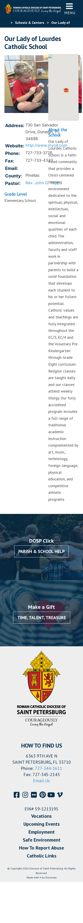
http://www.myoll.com (46, 145)
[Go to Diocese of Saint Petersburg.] (6, 22)
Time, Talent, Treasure (41, 617)
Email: (11, 168)
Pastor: (13, 183)
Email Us (41, 781)
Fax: (9, 161)
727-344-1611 (48, 768)
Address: (14, 125)
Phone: (12, 153)
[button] (66, 90)
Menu (69, 12)
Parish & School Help (41, 551)
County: (13, 176)
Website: (14, 146)
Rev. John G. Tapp (42, 182)
